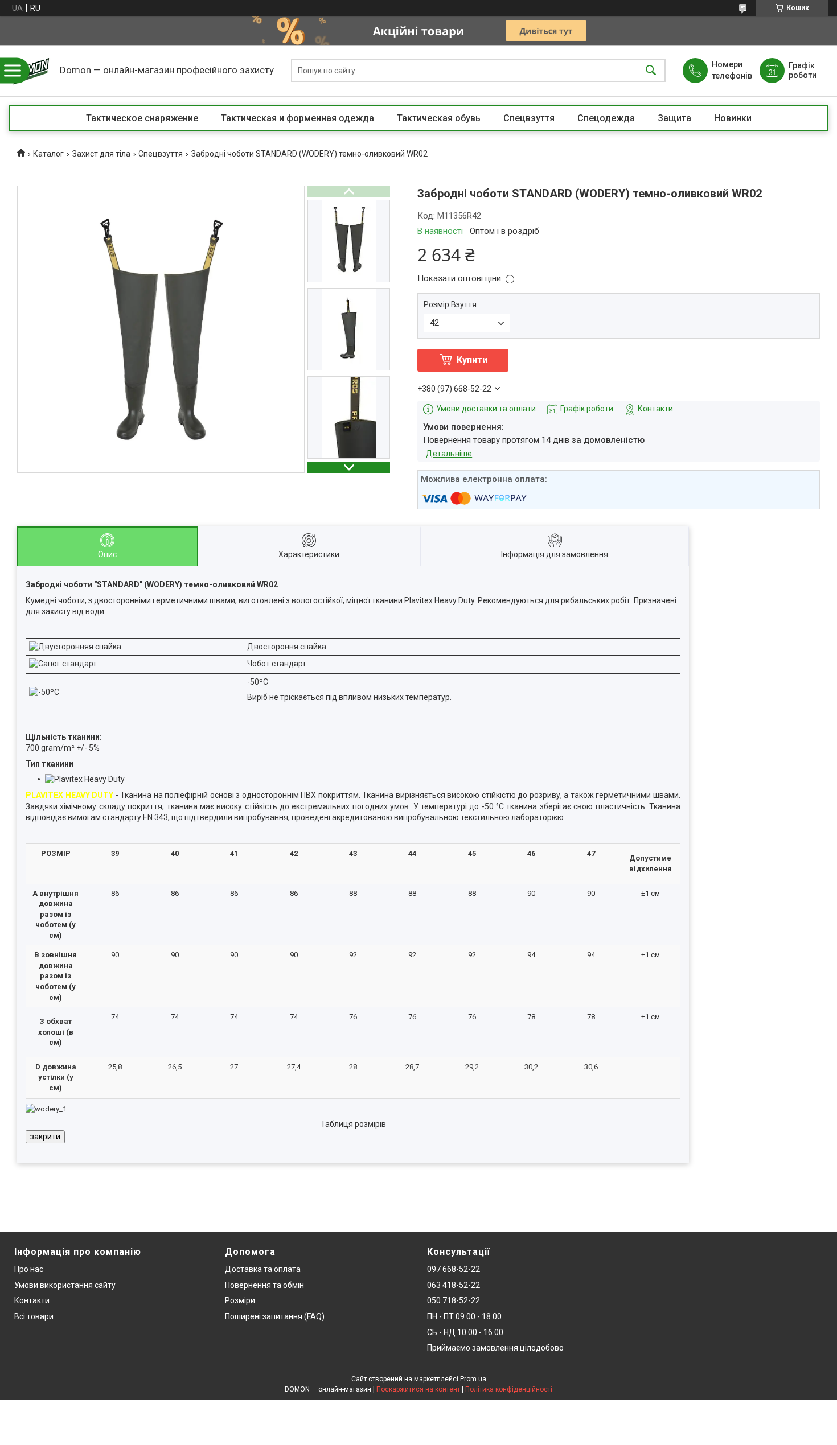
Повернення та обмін (264, 1285)
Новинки (733, 118)
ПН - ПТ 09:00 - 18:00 (464, 1316)
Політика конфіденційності (508, 1389)
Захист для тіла (101, 153)
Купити (472, 360)
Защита (674, 118)
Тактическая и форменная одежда (297, 118)
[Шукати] (650, 70)
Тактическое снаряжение (142, 118)
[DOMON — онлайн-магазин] (31, 70)
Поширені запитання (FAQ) (275, 1316)
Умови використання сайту (65, 1285)
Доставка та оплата (263, 1269)
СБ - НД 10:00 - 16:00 (465, 1332)
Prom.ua (473, 1379)
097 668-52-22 (453, 1269)
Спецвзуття (529, 118)
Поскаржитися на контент (418, 1389)
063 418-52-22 (453, 1285)
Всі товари (34, 1316)
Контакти (32, 1300)
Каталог (48, 153)
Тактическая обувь (439, 118)
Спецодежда (606, 118)
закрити (45, 1136)
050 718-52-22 (453, 1300)
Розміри (240, 1300)
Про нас (28, 1269)
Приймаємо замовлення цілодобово (495, 1347)
